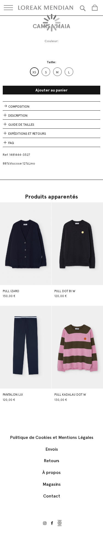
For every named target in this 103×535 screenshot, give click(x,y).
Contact (51, 496)
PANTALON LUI (13, 394)
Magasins (52, 484)
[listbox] (51, 71)
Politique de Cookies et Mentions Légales (51, 437)
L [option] (69, 72)
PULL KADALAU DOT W (70, 394)
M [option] (57, 72)
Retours (51, 460)
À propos (51, 472)
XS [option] (34, 72)
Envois (51, 449)
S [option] (46, 72)
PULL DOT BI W (64, 291)
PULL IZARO (11, 291)
